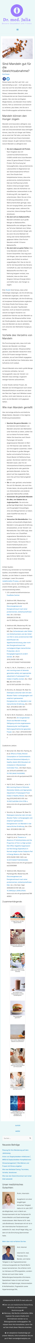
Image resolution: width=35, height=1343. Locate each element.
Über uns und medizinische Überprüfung (18, 1305)
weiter (17, 1131)
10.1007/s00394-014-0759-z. (17, 801)
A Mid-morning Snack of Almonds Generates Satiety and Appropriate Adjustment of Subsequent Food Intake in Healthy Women (19, 790)
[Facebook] (4, 79)
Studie (8, 290)
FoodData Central (13, 595)
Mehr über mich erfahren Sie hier (14, 1241)
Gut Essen (6, 74)
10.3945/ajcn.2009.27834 (16, 891)
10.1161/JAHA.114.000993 (16, 773)
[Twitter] (8, 79)
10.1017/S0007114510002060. (17, 860)
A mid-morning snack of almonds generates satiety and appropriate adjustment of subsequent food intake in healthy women (19, 673)
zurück (17, 1125)
